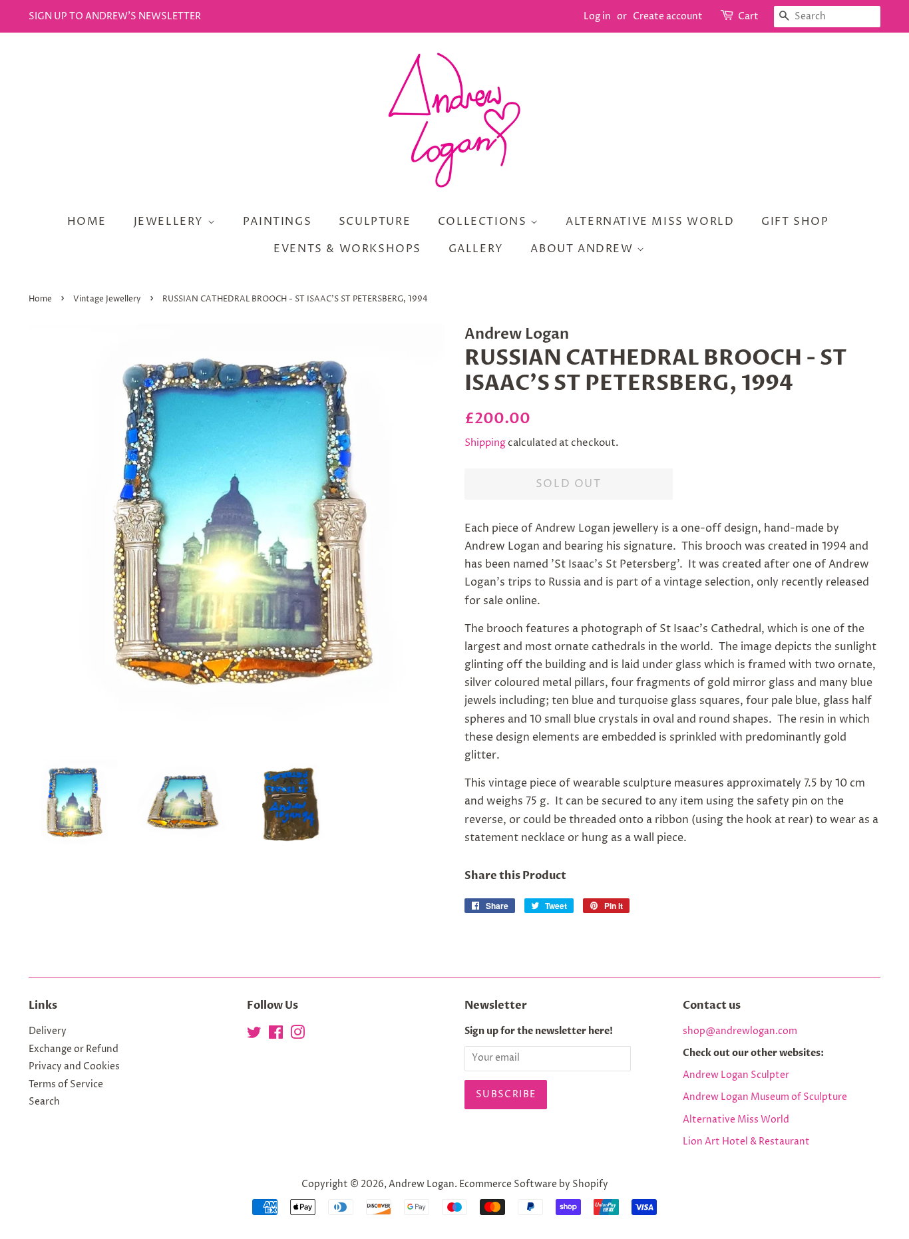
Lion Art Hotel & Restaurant (746, 1142)
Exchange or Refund (73, 1049)
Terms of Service (66, 1085)
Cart (748, 16)
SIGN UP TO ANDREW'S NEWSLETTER (115, 16)
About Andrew (583, 249)
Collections (484, 221)
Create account (668, 16)
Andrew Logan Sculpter (736, 1075)
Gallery (476, 249)
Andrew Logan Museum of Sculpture (765, 1097)
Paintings (277, 221)
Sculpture (375, 221)
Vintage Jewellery (107, 299)
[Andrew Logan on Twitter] (254, 1035)
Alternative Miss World (650, 221)
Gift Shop (794, 221)
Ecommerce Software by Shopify (533, 1184)
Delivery (48, 1031)
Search (44, 1102)
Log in (597, 16)
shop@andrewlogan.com (740, 1031)
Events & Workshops (347, 249)
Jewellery (171, 221)
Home (86, 221)
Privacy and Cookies (74, 1067)
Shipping (485, 443)
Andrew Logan (421, 1184)
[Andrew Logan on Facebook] (275, 1035)
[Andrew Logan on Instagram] (297, 1035)
